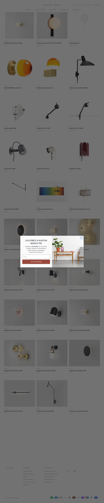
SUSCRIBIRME (36, 262)
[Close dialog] (81, 237)
